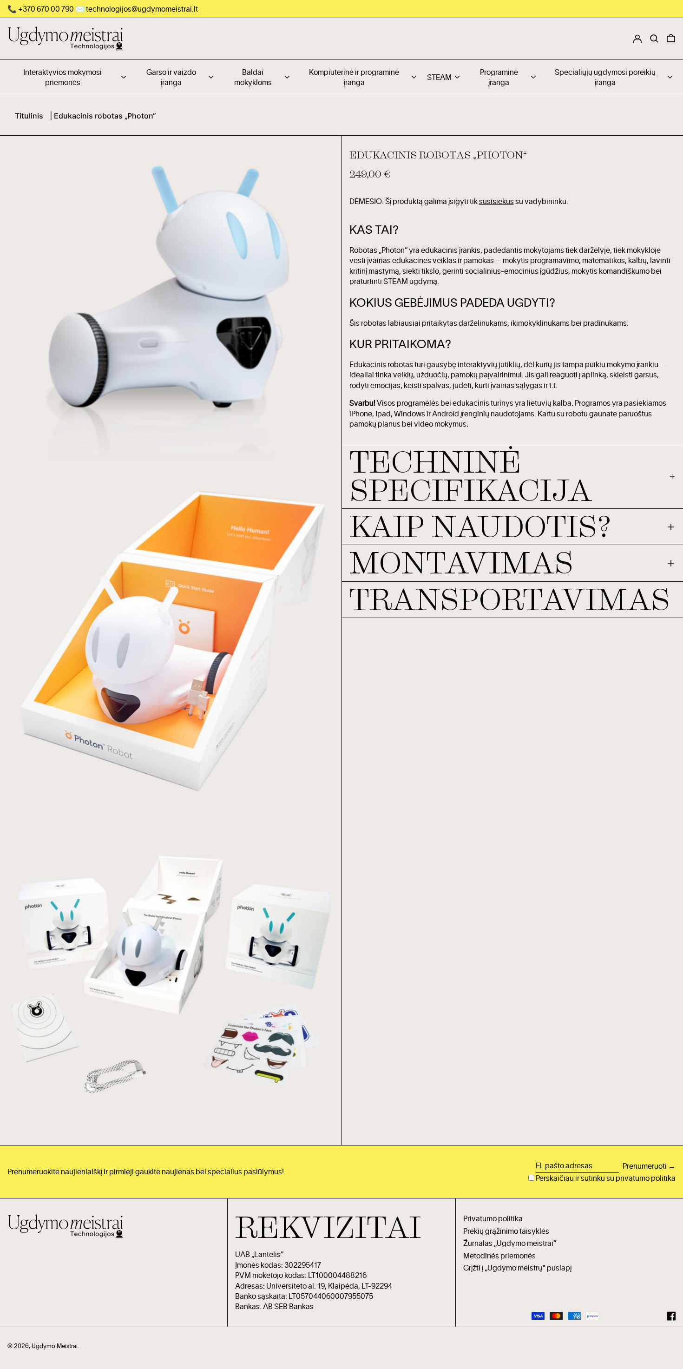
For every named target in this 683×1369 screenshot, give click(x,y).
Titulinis (29, 115)
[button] (671, 38)
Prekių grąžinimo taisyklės (506, 1231)
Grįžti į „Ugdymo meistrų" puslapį (517, 1267)
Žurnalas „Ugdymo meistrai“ (509, 1243)
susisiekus (496, 201)
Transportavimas (509, 600)
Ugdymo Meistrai (55, 1345)
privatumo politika (646, 1178)
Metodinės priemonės (499, 1255)
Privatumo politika (493, 1218)
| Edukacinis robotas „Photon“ (103, 115)
